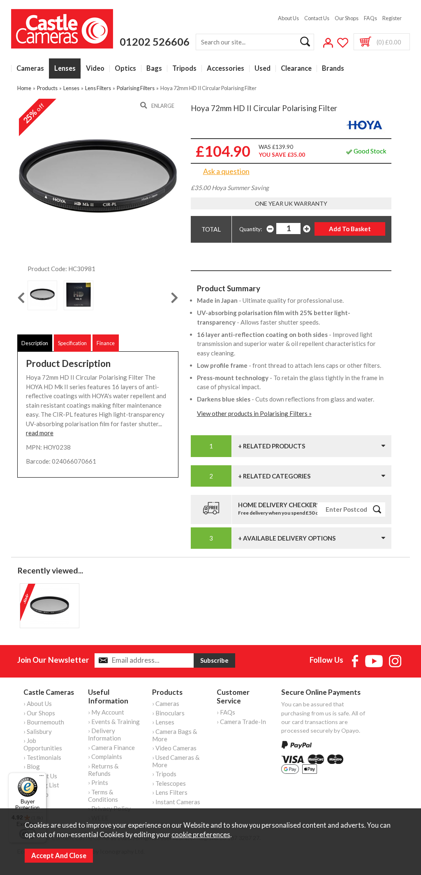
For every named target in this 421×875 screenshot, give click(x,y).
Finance (106, 343)
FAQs (370, 18)
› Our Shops (39, 713)
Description (34, 343)
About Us (288, 18)
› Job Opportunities (42, 744)
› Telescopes (169, 783)
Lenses (65, 68)
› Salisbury (37, 731)
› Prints (98, 782)
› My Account (106, 712)
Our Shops (347, 18)
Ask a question (226, 171)
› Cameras (165, 703)
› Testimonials (42, 757)
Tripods (184, 68)
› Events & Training (114, 721)
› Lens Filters (169, 792)
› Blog (31, 766)
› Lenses (163, 722)
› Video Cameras (174, 748)
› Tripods (164, 774)
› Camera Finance (111, 747)
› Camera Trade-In (241, 721)
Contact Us (316, 18)
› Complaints (105, 756)
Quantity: (250, 229)
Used (262, 68)
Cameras (30, 68)
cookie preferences (200, 835)
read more (39, 432)
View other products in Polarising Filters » (254, 413)
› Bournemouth (43, 722)
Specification (72, 343)
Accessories (225, 68)
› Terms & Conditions (103, 795)
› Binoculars (168, 713)
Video (95, 68)
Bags (154, 68)
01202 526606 (155, 41)
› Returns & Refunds (103, 769)
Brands (333, 68)
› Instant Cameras (176, 801)
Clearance (296, 68)
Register (392, 18)
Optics (125, 68)
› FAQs (226, 712)
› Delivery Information (104, 734)
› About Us (37, 703)
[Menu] (41, 777)
